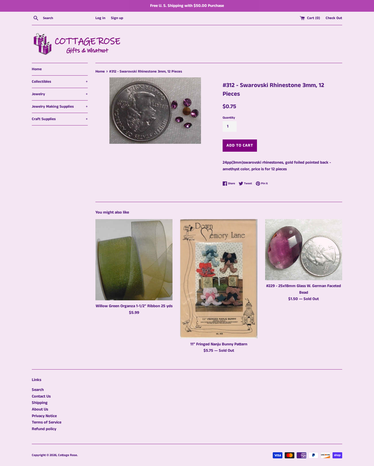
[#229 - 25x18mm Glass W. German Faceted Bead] (303, 249)
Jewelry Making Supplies (60, 106)
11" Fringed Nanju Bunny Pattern (218, 344)
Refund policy (44, 429)
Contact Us (41, 396)
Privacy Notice (44, 416)
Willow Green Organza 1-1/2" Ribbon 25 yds (134, 306)
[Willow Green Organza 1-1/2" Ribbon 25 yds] (133, 259)
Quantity (229, 117)
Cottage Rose (67, 455)
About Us (40, 409)
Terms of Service (46, 422)
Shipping (40, 403)
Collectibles (60, 81)
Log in (100, 18)
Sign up (117, 18)
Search (38, 390)
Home (37, 69)
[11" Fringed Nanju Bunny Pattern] (218, 278)
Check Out (334, 18)
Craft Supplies (60, 119)
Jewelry (60, 94)
